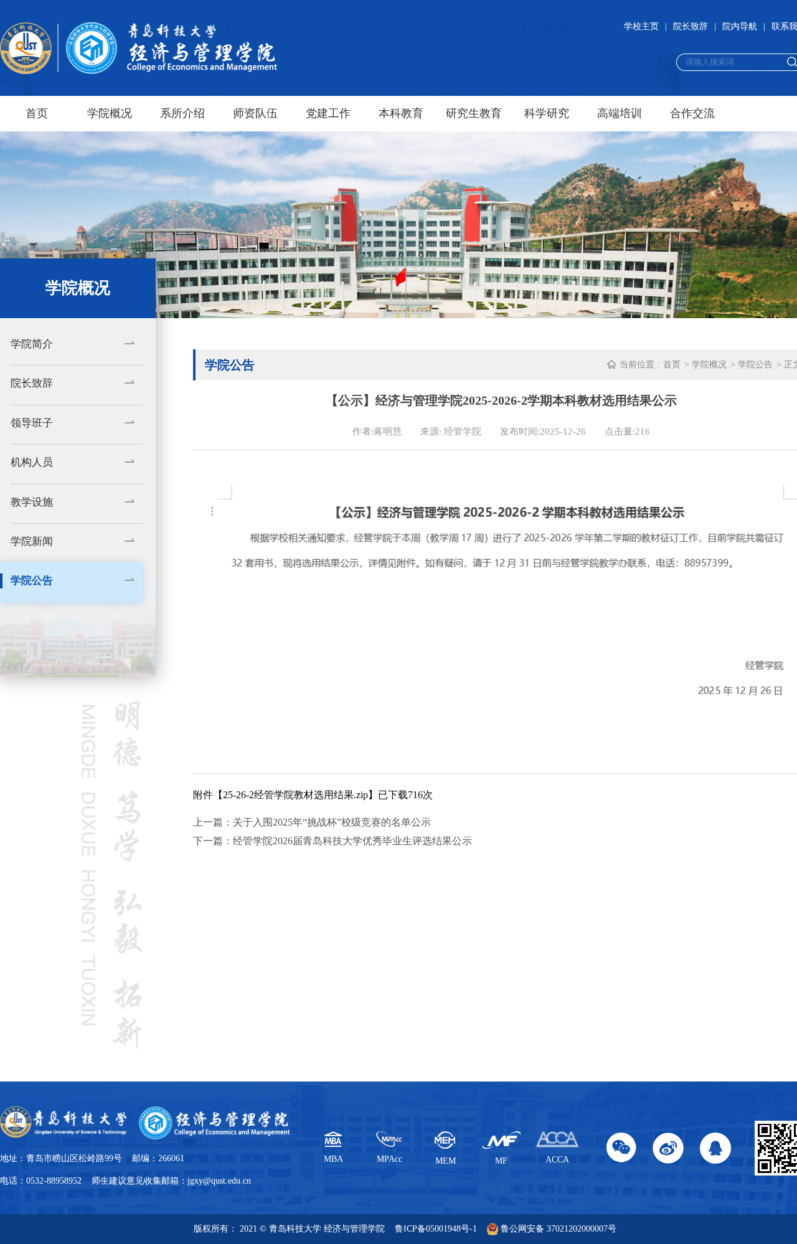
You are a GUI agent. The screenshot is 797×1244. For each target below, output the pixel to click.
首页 (37, 113)
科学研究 (546, 113)
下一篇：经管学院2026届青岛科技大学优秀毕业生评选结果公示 (332, 841)
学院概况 (109, 113)
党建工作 (328, 113)
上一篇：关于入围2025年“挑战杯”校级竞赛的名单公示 (312, 822)
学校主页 (641, 26)
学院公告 (32, 581)
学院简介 (32, 344)
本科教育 (401, 113)
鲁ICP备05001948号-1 (436, 1228)
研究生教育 (474, 113)
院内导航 (739, 26)
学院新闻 (32, 541)
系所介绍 (182, 113)
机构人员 (32, 462)
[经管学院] (138, 48)
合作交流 (692, 113)
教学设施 (32, 502)
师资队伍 (255, 113)
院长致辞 (690, 26)
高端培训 (619, 113)
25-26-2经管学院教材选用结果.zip (295, 794)
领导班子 (32, 423)
